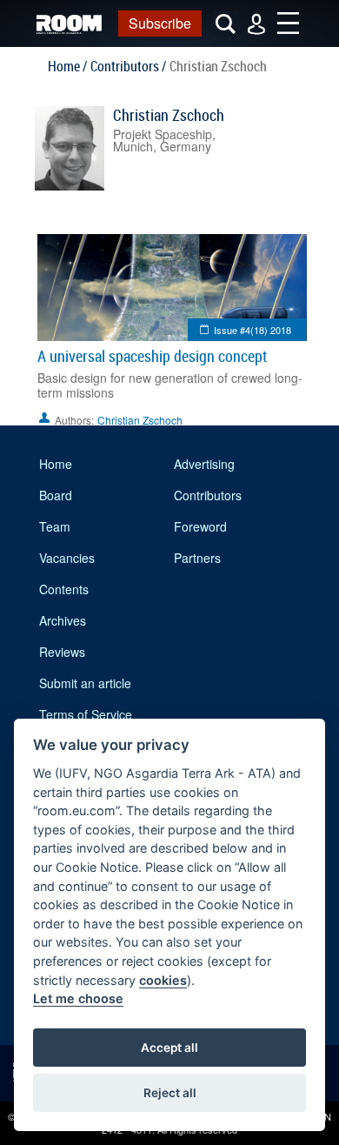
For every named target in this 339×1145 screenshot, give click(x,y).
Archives (62, 620)
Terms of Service (85, 714)
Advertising (204, 464)
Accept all (169, 1048)
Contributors (208, 495)
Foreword (200, 526)
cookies (163, 980)
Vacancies (67, 558)
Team (54, 526)
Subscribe (160, 23)
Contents (64, 589)
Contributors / (128, 66)
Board (55, 495)
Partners (197, 558)
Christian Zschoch (168, 115)
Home (55, 464)
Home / (67, 66)
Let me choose (78, 998)
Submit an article (85, 683)
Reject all (169, 1093)
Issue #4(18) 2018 (252, 330)
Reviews (62, 652)
